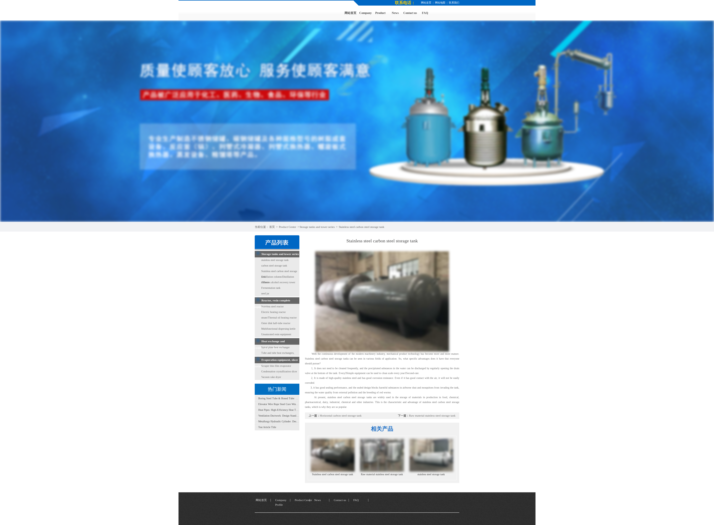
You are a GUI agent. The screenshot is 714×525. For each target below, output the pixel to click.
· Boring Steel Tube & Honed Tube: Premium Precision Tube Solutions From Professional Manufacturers (278, 398)
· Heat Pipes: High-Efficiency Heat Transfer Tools (278, 410)
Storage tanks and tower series (317, 226)
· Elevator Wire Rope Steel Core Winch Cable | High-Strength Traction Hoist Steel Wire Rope (278, 404)
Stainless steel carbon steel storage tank (361, 226)
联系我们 (454, 2)
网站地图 (440, 2)
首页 (272, 226)
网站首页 (426, 2)
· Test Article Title (266, 427)
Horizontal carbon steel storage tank (341, 415)
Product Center (287, 226)
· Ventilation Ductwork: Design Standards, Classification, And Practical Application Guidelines (278, 415)
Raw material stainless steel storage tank (432, 415)
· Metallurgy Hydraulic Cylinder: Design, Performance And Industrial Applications (278, 421)
